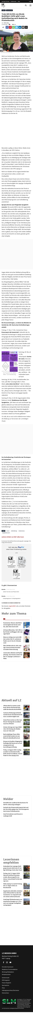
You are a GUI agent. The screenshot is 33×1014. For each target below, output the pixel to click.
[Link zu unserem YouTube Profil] (10, 962)
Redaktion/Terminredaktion (9, 969)
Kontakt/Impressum (7, 967)
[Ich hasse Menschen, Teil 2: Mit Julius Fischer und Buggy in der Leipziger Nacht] (26, 632)
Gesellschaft (9, 10)
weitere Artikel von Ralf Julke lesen (13, 537)
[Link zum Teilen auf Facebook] (7, 27)
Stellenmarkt (13, 1)
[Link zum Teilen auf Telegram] (16, 27)
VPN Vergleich (6, 980)
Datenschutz (5, 993)
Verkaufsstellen (6, 974)
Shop (19, 1)
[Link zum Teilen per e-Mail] (26, 27)
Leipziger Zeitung (5, 1)
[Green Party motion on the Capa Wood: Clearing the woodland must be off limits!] (26, 722)
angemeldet (12, 606)
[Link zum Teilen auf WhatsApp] (13, 27)
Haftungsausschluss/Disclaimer (10, 990)
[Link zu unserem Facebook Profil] (3, 962)
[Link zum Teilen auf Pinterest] (10, 27)
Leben (3, 10)
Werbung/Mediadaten (8, 972)
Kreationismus (22, 530)
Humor (7, 530)
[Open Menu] (30, 5)
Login (30, 1)
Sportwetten (5, 985)
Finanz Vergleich (6, 983)
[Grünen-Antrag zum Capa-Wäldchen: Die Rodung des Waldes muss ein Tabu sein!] (26, 729)
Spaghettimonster (6, 532)
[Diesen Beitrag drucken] (23, 27)
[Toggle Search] (26, 5)
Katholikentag (14, 530)
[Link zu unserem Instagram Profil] (7, 962)
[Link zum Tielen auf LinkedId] (19, 27)
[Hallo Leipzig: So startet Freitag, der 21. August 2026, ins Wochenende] (26, 886)
